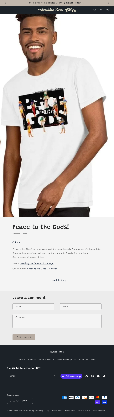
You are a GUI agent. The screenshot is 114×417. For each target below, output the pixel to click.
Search (22, 359)
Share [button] (17, 242)
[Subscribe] (54, 376)
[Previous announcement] (5, 3)
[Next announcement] (109, 3)
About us (32, 359)
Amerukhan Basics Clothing (24, 410)
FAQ (93, 359)
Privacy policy (70, 410)
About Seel (83, 359)
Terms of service (46, 359)
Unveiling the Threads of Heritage (37, 263)
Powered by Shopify (42, 410)
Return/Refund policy (66, 359)
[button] (6, 10)
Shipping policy (99, 410)
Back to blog (59, 280)
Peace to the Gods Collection (42, 268)
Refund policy (57, 410)
